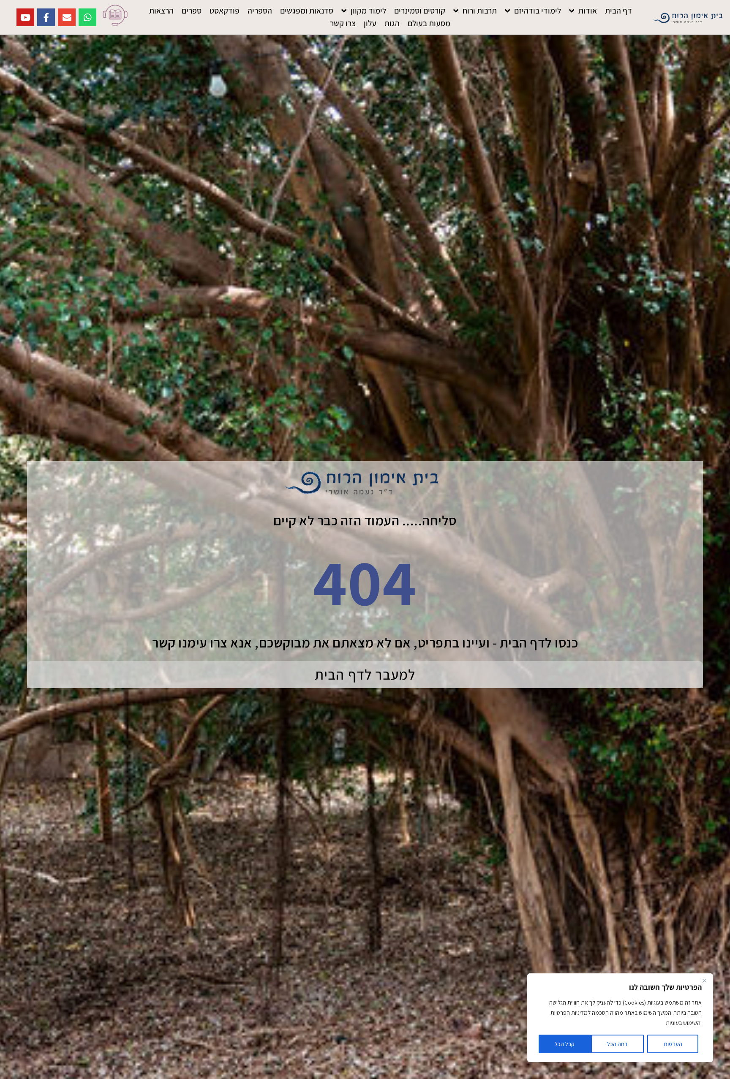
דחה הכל (617, 1044)
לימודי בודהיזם (537, 10)
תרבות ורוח (480, 10)
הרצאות (161, 10)
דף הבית (618, 10)
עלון (370, 23)
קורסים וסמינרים (419, 10)
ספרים (192, 10)
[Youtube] (25, 17)
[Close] (704, 980)
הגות (392, 23)
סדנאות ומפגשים (306, 10)
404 (365, 581)
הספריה (260, 10)
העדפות (673, 1044)
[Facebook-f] (46, 17)
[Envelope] (67, 17)
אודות (587, 10)
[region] (620, 1017)
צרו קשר (343, 23)
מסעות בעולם (429, 23)
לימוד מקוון (368, 10)
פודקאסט (225, 10)
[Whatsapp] (87, 17)
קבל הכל (565, 1044)
